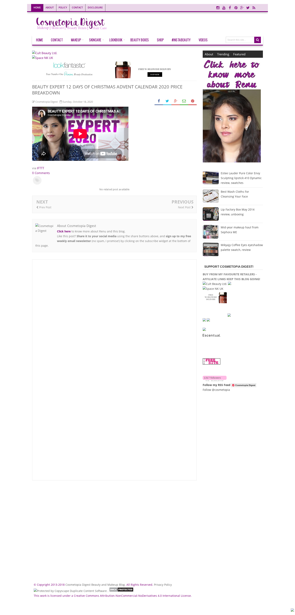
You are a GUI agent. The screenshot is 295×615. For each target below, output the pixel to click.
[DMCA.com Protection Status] (121, 591)
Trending (223, 54)
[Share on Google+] (175, 101)
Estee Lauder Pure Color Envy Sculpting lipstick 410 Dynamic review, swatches (241, 178)
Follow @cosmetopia (216, 390)
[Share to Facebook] (159, 101)
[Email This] (184, 101)
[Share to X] (167, 101)
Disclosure (95, 7)
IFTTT (40, 168)
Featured (239, 54)
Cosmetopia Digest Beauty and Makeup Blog (95, 585)
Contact (77, 7)
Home (37, 7)
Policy (63, 7)
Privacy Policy (163, 585)
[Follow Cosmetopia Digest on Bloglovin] (215, 380)
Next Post (184, 207)
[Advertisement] (114, 529)
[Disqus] (114, 316)
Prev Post (44, 207)
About (50, 7)
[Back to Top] (292, 610)
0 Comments (41, 173)
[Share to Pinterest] (192, 101)
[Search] (257, 40)
